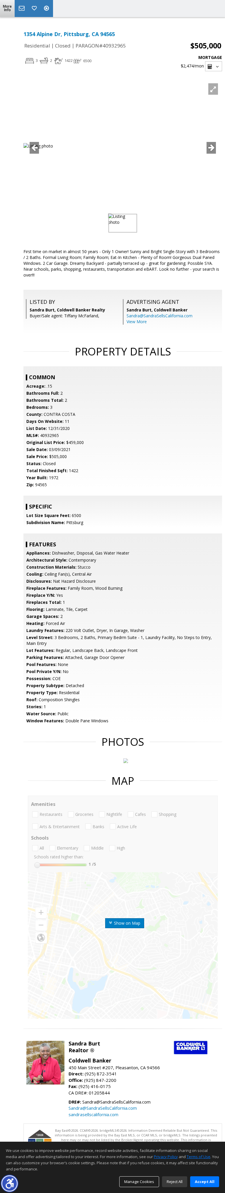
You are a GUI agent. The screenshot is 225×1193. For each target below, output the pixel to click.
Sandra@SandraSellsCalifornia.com (159, 315)
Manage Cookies (139, 1181)
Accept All (204, 1181)
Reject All (175, 1181)
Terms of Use (198, 1156)
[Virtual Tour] (47, 8)
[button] (9, 1183)
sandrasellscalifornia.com (93, 1114)
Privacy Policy (166, 1156)
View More (137, 321)
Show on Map (126, 923)
